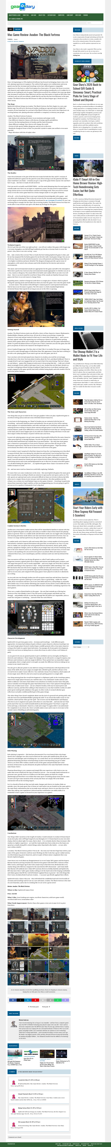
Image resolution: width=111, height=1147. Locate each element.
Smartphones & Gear (14, 15)
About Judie (58, 1144)
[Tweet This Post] (20, 1000)
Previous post (34, 1007)
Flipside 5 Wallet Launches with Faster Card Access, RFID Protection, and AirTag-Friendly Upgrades (93, 623)
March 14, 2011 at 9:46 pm (35, 1094)
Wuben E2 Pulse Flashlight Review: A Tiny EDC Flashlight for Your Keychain (93, 264)
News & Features (79, 328)
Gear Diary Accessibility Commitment (65, 1145)
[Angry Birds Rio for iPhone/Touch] (31, 1054)
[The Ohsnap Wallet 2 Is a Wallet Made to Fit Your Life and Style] (88, 348)
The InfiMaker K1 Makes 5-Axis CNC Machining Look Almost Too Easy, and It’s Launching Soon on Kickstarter (93, 474)
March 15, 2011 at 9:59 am (34, 1108)
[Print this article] (50, 1000)
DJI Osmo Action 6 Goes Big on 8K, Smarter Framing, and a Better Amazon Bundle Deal (93, 437)
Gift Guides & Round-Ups (16, 19)
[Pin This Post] (35, 1000)
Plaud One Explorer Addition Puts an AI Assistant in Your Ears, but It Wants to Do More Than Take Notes (93, 401)
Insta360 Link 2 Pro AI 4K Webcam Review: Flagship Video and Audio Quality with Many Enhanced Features (93, 256)
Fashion (85, 15)
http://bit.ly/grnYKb (17, 1128)
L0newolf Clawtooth (23, 1094)
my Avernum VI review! (53, 200)
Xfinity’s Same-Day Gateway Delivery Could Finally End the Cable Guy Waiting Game (93, 614)
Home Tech (26, 15)
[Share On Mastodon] (65, 1000)
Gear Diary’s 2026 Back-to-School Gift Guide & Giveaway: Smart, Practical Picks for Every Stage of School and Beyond (87, 92)
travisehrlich (21, 1080)
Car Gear (33, 15)
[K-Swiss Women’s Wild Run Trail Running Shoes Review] (78, 276)
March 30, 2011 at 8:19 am (32, 1122)
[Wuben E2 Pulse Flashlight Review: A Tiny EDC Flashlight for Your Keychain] (78, 267)
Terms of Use (78, 1145)
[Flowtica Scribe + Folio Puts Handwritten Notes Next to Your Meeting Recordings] (78, 421)
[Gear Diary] (23, 7)
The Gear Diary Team (66, 1144)
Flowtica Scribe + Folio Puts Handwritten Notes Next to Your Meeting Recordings (92, 419)
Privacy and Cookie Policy (96, 1144)
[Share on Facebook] (13, 1000)
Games (16, 39)
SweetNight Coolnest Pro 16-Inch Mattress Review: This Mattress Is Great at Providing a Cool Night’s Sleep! (93, 456)
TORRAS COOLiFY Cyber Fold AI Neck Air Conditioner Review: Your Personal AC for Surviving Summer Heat (93, 301)
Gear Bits (77, 484)
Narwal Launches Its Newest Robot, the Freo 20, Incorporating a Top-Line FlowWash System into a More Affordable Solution (93, 559)
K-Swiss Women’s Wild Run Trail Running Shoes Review (92, 273)
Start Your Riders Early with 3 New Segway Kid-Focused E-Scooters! (87, 511)
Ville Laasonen (21, 1122)
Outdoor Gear (52, 15)
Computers (61, 15)
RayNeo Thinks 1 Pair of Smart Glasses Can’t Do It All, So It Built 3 (93, 445)
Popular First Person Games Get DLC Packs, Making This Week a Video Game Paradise (47, 1064)
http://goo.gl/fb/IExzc (17, 1086)
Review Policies (76, 1144)
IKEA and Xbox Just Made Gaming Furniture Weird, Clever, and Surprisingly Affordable (92, 410)
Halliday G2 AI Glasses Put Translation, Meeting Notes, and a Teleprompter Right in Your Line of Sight (93, 605)
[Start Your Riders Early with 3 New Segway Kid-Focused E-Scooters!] (88, 504)
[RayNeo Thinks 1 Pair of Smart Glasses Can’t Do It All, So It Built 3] (78, 448)
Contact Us (90, 1145)
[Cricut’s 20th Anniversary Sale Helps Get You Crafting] (78, 467)
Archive (84, 1145)
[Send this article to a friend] (43, 1000)
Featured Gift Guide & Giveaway (82, 61)
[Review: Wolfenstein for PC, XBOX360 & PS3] (61, 1057)
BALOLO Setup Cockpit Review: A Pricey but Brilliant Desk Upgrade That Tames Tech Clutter (92, 292)
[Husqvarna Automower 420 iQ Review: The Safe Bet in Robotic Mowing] (78, 285)
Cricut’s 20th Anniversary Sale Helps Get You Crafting (93, 465)
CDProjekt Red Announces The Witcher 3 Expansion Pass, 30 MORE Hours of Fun (15, 1063)
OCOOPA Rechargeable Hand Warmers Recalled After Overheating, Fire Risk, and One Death (93, 577)
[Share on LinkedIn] (28, 1000)
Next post (45, 1007)
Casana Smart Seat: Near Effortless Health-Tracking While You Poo (93, 595)
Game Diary (70, 15)
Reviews (32, 1056)
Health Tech (42, 15)
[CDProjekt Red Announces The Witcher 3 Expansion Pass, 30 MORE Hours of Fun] (15, 1055)
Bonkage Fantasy (22, 1108)
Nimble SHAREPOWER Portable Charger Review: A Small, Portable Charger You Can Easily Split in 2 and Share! (93, 246)
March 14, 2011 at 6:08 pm (32, 1080)
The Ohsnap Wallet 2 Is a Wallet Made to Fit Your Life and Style (87, 355)
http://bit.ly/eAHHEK (40, 1100)
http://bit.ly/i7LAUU (36, 1114)
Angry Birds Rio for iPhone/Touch (28, 1059)
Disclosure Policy (85, 1144)
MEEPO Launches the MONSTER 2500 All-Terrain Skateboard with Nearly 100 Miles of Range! (93, 586)
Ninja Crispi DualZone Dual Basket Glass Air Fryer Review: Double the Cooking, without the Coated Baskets (93, 428)
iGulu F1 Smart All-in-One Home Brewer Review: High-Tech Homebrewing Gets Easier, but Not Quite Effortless (88, 187)
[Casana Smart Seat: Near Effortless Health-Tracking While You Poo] (78, 597)
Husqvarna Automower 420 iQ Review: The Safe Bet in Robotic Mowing (93, 282)
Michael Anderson (19, 41)
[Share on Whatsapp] (58, 1000)
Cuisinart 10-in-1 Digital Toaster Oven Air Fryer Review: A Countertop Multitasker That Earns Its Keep (93, 237)
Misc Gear (78, 15)
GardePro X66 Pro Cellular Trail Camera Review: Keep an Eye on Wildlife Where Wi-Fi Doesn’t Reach (93, 310)
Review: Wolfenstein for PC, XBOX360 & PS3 (63, 1062)
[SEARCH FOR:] (94, 23)
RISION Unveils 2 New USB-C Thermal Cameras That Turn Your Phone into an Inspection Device (93, 568)
